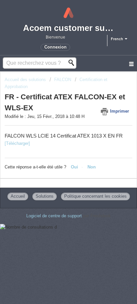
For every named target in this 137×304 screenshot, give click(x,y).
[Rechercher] (73, 62)
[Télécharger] (17, 143)
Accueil (18, 196)
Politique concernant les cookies (95, 196)
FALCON (62, 79)
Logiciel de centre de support (54, 215)
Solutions (45, 196)
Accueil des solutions (26, 79)
